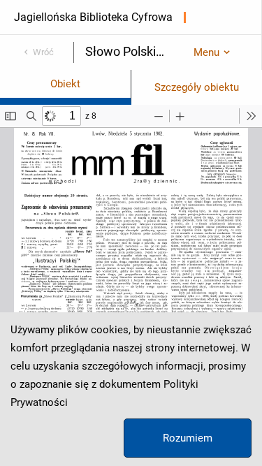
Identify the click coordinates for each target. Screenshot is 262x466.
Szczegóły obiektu (196, 87)
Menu (206, 52)
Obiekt (65, 84)
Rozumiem (187, 438)
